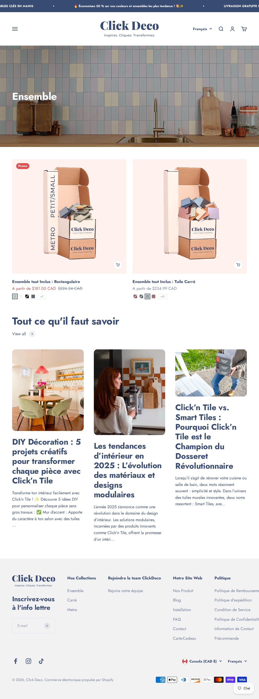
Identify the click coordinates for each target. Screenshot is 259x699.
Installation (182, 610)
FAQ (177, 619)
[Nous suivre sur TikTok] (41, 661)
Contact (179, 629)
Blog (177, 600)
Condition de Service (232, 610)
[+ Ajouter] (117, 265)
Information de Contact (234, 629)
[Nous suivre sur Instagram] (28, 661)
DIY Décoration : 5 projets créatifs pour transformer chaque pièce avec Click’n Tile (46, 461)
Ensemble (75, 591)
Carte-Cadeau (184, 638)
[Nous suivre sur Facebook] (15, 661)
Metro (72, 610)
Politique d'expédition (233, 600)
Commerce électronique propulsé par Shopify (79, 679)
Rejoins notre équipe (125, 591)
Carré (72, 600)
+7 (41, 296)
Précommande (226, 638)
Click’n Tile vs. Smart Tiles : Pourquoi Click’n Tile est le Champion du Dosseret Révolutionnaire (205, 436)
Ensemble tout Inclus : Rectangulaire (46, 282)
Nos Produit (183, 591)
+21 (163, 296)
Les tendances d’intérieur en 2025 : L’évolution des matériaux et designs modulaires (128, 470)
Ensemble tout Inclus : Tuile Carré (164, 282)
